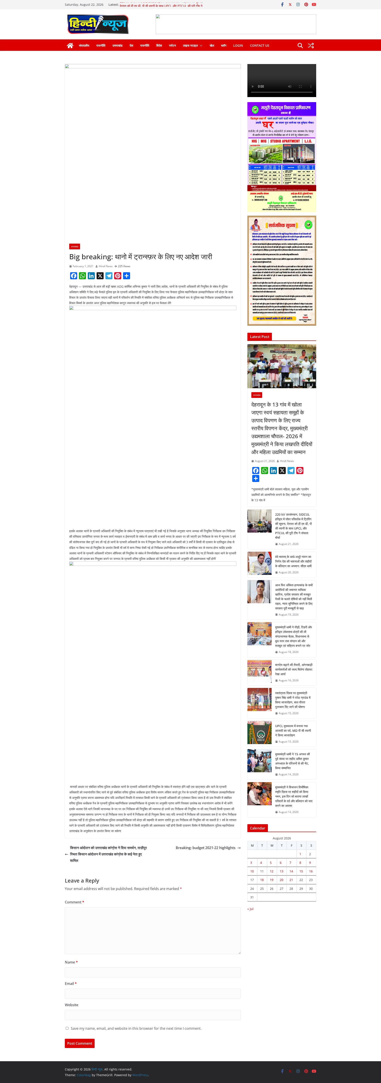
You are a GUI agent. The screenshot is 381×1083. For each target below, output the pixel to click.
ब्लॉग (223, 45)
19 (271, 880)
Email (71, 983)
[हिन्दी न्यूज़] (70, 45)
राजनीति (100, 45)
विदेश (159, 45)
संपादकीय (84, 45)
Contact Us (259, 45)
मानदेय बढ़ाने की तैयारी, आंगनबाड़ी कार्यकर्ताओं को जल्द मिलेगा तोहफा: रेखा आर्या (294, 669)
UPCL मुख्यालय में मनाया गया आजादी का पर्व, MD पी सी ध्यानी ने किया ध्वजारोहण (293, 730)
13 (281, 871)
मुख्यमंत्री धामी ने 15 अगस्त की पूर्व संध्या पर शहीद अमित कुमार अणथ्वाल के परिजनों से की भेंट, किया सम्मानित (292, 761)
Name (71, 962)
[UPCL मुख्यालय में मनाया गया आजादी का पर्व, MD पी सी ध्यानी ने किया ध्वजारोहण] (259, 734)
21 (291, 880)
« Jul (250, 909)
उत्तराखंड (117, 45)
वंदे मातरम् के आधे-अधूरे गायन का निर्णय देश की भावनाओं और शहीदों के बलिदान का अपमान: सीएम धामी (293, 561)
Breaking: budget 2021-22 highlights (205, 847)
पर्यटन (172, 45)
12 (271, 871)
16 (311, 871)
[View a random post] (311, 45)
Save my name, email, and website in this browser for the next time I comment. (136, 1028)
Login (238, 45)
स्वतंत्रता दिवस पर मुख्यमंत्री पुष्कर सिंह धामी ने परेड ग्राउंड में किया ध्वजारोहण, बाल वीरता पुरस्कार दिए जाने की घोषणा (292, 700)
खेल (212, 45)
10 (252, 871)
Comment (74, 902)
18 (262, 880)
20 (281, 880)
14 (291, 871)
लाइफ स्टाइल (190, 45)
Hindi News (106, 266)
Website (71, 1004)
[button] (200, 45)
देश (131, 45)
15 (301, 871)
